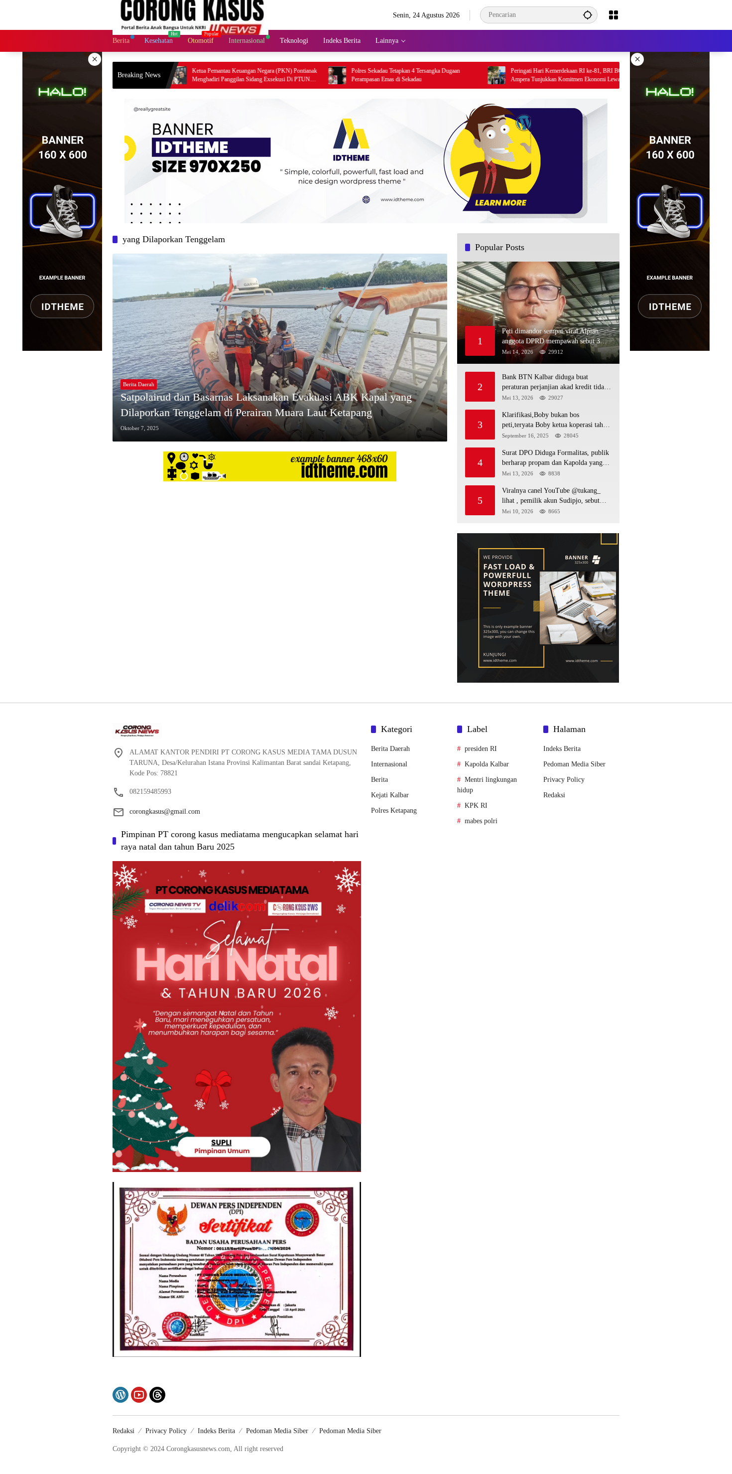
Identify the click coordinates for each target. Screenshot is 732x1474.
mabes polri (481, 821)
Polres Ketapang (394, 810)
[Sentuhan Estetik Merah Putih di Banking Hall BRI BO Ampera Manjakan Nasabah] (594, 75)
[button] (588, 14)
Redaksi (554, 795)
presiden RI (481, 748)
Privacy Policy (564, 779)
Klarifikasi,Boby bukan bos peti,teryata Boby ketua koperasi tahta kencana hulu (555, 420)
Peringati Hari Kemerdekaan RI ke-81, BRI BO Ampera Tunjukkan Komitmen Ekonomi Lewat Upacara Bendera (504, 75)
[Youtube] (139, 1395)
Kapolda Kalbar (487, 764)
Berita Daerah (138, 384)
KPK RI (476, 805)
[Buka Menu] (613, 15)
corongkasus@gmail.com (164, 811)
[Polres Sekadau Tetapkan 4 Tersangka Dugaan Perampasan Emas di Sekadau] (275, 75)
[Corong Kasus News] (190, 14)
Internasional (389, 764)
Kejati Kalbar (390, 795)
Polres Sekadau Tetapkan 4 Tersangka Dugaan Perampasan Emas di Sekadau (343, 75)
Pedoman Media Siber (574, 764)
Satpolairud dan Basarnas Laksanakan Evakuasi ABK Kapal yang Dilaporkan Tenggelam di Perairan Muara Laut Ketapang (266, 405)
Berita (379, 779)
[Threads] (157, 1395)
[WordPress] (120, 1395)
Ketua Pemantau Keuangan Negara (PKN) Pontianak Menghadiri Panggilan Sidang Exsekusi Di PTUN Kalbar (191, 75)
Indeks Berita (562, 748)
